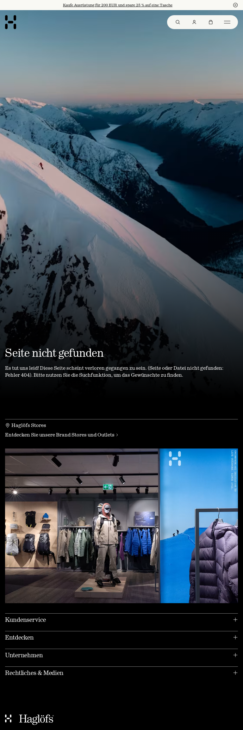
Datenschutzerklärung (116, 415)
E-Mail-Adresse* (67, 358)
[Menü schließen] (190, 295)
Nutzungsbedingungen (135, 410)
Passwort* (60, 376)
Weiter (61, 396)
